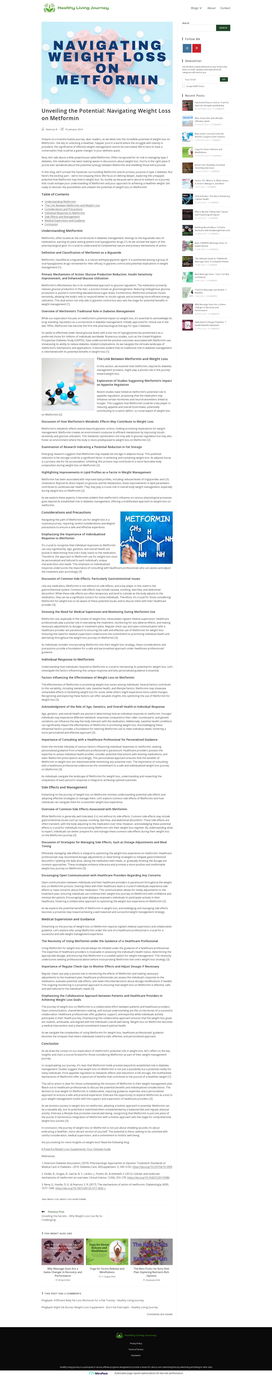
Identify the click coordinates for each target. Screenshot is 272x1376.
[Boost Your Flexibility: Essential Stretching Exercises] (187, 168)
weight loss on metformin (73, 1199)
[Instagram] (187, 48)
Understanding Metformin (60, 201)
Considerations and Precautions (63, 209)
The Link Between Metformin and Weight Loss (72, 205)
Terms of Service (136, 1349)
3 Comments (211, 280)
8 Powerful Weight (53, 1149)
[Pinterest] (196, 48)
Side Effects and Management (62, 216)
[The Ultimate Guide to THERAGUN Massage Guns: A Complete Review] (187, 261)
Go (224, 79)
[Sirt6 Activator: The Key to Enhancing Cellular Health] (187, 199)
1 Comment (215, 140)
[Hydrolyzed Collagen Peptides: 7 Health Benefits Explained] (187, 325)
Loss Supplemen (74, 1149)
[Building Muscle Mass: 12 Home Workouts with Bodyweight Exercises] (187, 230)
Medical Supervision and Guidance (65, 220)
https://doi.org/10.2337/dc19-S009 (152, 1167)
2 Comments (213, 202)
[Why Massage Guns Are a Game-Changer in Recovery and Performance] (187, 309)
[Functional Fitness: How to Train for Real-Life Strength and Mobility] (187, 105)
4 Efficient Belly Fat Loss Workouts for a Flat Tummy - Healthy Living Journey (99, 1300)
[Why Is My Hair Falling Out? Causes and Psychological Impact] (187, 214)
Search (185, 23)
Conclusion (51, 224)
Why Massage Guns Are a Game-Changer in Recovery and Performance (62, 1272)
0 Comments (218, 109)
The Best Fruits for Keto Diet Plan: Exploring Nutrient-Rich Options (151, 1272)
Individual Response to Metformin (65, 213)
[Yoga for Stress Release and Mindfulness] (187, 152)
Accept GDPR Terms (195, 86)
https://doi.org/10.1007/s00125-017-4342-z (80, 1188)
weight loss (53, 1199)
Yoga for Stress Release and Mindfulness (107, 1270)
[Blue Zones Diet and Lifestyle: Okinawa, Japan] (187, 121)
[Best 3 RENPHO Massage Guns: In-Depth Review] (187, 246)
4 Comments (211, 296)
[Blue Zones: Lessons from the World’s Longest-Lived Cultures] (187, 136)
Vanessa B (51, 129)
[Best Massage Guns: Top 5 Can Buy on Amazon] (187, 277)
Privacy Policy (136, 1343)
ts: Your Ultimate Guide (97, 1149)
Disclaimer (136, 1355)
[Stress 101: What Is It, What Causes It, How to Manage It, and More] (187, 183)
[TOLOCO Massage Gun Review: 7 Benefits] (187, 292)
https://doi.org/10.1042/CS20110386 (148, 1177)
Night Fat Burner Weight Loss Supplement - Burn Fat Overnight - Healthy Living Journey (106, 1307)
